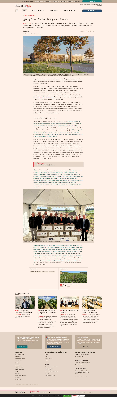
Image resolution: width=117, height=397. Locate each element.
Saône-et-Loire (48, 358)
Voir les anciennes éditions (81, 376)
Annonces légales (54, 346)
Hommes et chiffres (38, 10)
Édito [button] (24, 10)
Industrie (63, 1)
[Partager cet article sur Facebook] (88, 31)
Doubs (46, 356)
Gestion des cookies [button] (50, 375)
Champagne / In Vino (29, 15)
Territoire (55, 1)
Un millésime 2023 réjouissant (46, 165)
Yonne (46, 360)
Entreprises (53, 10)
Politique (17, 373)
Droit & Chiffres (18, 379)
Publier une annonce (79, 356)
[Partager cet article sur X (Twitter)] (86, 31)
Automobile (48, 1)
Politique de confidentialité (51, 371)
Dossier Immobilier (19, 367)
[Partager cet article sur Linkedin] (91, 31)
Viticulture (52, 271)
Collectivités (38, 1)
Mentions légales (49, 369)
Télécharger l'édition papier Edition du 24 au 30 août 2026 (82, 372)
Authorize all (67, 395)
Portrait (70, 1)
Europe (17, 362)
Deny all (75, 395)
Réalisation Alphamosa (34, 384)
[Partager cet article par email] (93, 31)
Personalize (81, 395)
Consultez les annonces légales (82, 354)
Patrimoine (77, 1)
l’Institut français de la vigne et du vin (43, 97)
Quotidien (17, 377)
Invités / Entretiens (69, 10)
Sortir (16, 371)
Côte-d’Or (44, 271)
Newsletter (92, 1)
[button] (16, 11)
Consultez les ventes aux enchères (82, 362)
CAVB (71, 130)
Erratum (47, 373)
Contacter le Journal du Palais (51, 366)
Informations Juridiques (20, 375)
